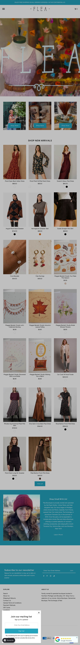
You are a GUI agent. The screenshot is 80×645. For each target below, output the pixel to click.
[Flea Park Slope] (57, 642)
